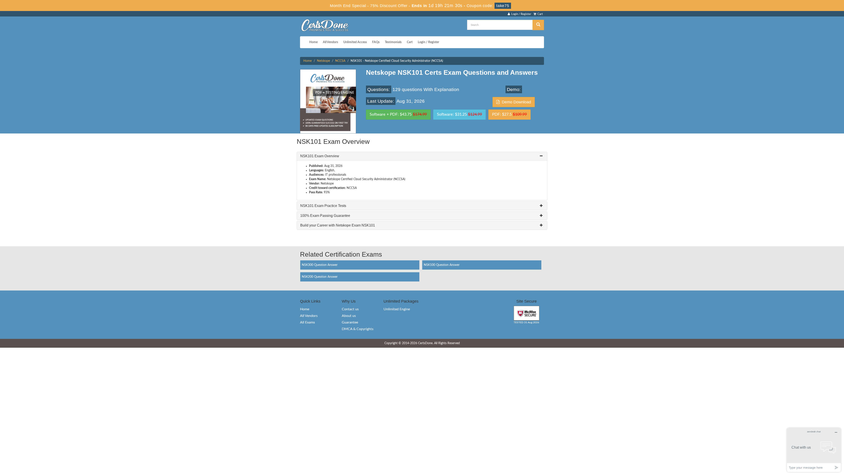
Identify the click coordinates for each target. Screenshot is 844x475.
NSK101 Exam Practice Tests (323, 206)
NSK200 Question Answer (320, 276)
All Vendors (330, 42)
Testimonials (393, 42)
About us (349, 316)
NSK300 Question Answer (320, 265)
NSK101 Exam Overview (319, 156)
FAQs (376, 42)
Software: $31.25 (459, 115)
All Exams (307, 322)
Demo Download (515, 102)
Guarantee (350, 322)
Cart (539, 14)
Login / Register (520, 14)
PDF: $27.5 (509, 115)
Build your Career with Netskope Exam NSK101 (337, 225)
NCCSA (340, 60)
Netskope (323, 60)
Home (313, 42)
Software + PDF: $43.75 (398, 115)
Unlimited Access (355, 42)
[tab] (422, 156)
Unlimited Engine (397, 309)
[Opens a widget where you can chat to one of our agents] (813, 449)
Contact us (350, 309)
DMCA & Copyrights (357, 329)
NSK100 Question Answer (442, 265)
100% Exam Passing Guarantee (325, 215)
